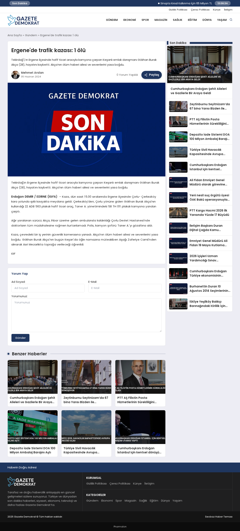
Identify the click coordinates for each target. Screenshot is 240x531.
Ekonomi (129, 20)
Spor (145, 20)
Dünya (207, 20)
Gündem (112, 20)
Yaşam (222, 20)
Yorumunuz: (19, 296)
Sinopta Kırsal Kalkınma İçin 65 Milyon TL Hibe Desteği (186, 3)
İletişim (228, 9)
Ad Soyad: (18, 282)
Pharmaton (120, 526)
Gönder (20, 338)
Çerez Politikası (200, 9)
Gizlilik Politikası (178, 9)
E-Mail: (92, 282)
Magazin (160, 20)
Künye (216, 9)
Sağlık (177, 20)
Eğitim (192, 20)
